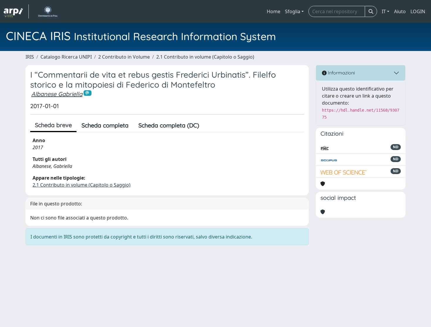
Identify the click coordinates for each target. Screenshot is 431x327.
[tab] (209, 125)
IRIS (30, 57)
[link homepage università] (47, 11)
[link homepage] (16, 11)
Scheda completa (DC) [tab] (168, 125)
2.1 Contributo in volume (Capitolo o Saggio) (205, 57)
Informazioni (341, 73)
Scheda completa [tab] (105, 125)
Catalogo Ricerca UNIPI (66, 57)
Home (273, 11)
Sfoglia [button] (292, 11)
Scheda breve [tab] (53, 125)
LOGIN (417, 11)
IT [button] (384, 11)
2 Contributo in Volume (124, 57)
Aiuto (400, 11)
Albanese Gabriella (56, 94)
